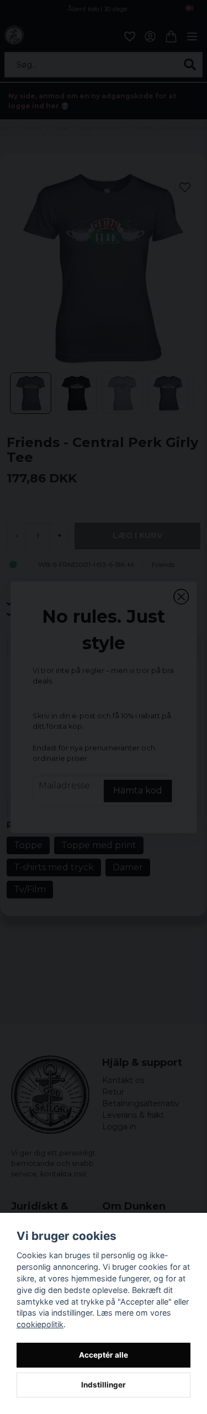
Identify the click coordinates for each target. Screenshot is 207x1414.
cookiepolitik (40, 1324)
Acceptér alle (103, 1354)
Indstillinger (103, 1384)
